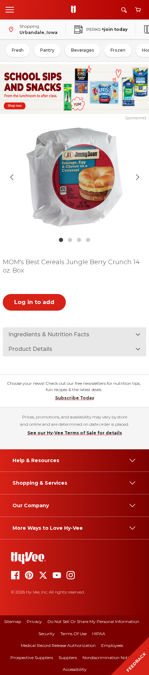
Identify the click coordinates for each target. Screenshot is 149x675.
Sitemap (12, 621)
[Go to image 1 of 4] (60, 240)
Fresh (18, 50)
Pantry (47, 50)
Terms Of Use (73, 633)
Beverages (82, 50)
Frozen (118, 50)
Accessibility (75, 669)
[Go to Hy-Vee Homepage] (75, 10)
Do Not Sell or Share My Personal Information (93, 621)
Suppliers (68, 657)
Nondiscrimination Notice (107, 657)
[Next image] (137, 177)
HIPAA (98, 633)
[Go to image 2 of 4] (69, 240)
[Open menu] (10, 9)
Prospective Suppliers (31, 657)
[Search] (124, 10)
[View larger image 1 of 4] (74, 177)
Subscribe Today (74, 397)
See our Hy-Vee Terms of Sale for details (74, 432)
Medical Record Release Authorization (58, 645)
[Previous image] (12, 177)
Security (46, 633)
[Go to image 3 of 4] (79, 240)
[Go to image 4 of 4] (88, 240)
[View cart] (137, 10)
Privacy (34, 621)
